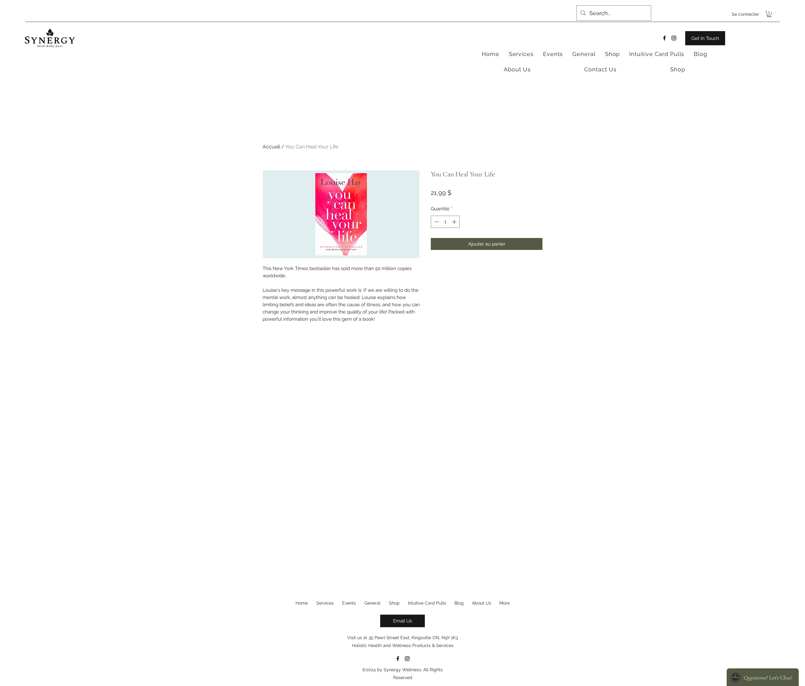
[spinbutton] (445, 222)
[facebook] (664, 38)
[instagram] (674, 38)
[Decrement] (436, 222)
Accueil (271, 147)
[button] (769, 14)
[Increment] (455, 222)
